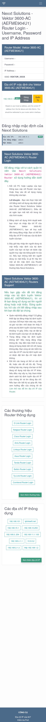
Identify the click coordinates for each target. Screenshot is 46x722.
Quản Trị (37, 99)
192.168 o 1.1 (17, 541)
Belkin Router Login (22, 469)
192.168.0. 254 (12, 534)
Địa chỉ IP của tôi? (23, 717)
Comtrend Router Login (23, 482)
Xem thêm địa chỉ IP (31, 560)
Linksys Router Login (22, 449)
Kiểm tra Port (23, 720)
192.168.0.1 (8, 98)
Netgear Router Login (22, 429)
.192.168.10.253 (31, 527)
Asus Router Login (22, 456)
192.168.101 (14, 521)
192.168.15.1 (13, 527)
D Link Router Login (22, 423)
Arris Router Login (22, 442)
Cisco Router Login (22, 436)
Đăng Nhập (26, 99)
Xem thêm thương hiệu (30, 494)
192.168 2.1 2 (14, 547)
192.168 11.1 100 (31, 534)
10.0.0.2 (30, 541)
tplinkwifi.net (30, 521)
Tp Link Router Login (22, 475)
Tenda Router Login (22, 462)
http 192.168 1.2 (31, 547)
